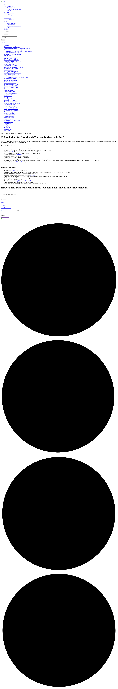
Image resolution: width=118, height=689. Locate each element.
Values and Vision (11, 23)
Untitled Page (4, 42)
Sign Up (9, 10)
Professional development (10, 93)
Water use (6, 126)
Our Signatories (11, 24)
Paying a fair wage (8, 81)
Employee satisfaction (9, 91)
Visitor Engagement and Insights (12, 71)
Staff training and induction (11, 87)
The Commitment (8, 6)
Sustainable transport (9, 113)
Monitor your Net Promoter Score (12, 75)
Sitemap (3, 202)
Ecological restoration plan (10, 107)
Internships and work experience (12, 99)
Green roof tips (7, 129)
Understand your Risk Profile (11, 60)
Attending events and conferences (12, 73)
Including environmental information (13, 120)
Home (5, 4)
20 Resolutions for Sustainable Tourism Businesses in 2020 (19, 51)
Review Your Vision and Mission (12, 54)
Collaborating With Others (10, 65)
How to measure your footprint (12, 47)
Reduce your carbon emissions (11, 110)
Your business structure (10, 83)
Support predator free (9, 104)
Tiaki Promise (19, 162)
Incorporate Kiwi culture (10, 78)
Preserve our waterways (10, 106)
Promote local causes (9, 117)
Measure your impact (9, 114)
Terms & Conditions (6, 208)
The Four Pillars (11, 7)
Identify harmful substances (11, 109)
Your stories (7, 130)
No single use (7, 124)
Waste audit (7, 127)
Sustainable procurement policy (12, 103)
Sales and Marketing (9, 70)
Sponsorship (7, 97)
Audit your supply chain (10, 100)
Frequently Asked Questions (14, 9)
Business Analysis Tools (10, 58)
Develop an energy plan (10, 112)
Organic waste (7, 123)
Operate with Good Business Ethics (13, 61)
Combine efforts (8, 96)
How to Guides (11, 15)
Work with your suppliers (10, 101)
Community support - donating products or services (17, 48)
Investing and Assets (9, 64)
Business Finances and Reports (12, 57)
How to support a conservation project (13, 49)
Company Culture (8, 90)
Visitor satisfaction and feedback (12, 74)
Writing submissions (9, 116)
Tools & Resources (9, 13)
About (5, 21)
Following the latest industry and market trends (16, 77)
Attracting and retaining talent (11, 84)
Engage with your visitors (10, 80)
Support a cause (8, 94)
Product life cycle (8, 122)
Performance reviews (9, 88)
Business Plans (7, 55)
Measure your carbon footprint (11, 52)
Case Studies (7, 18)
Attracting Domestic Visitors (11, 68)
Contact (9, 27)
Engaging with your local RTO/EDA (13, 67)
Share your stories (8, 119)
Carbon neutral (7, 45)
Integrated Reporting (9, 62)
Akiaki (9, 14)
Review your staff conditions (11, 86)
